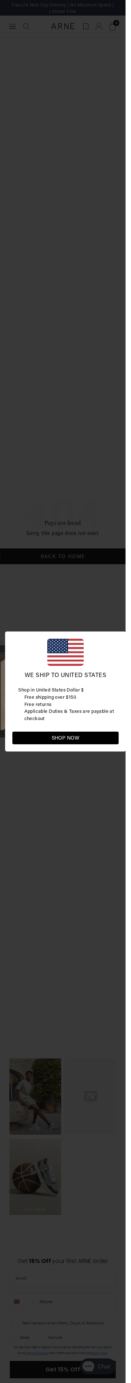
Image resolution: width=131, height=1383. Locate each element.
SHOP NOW (65, 738)
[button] (113, 737)
